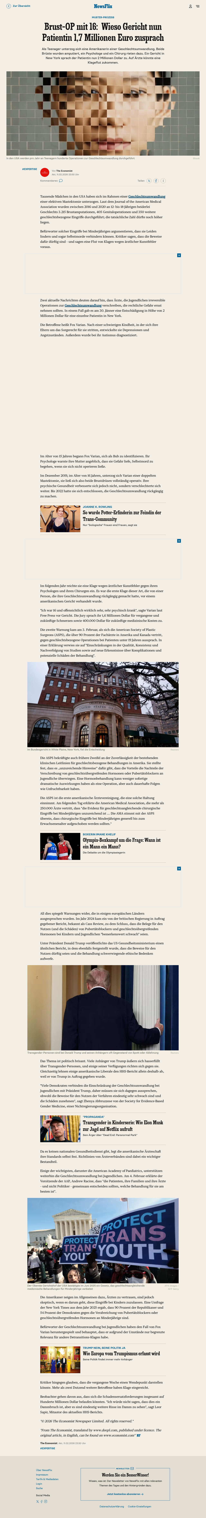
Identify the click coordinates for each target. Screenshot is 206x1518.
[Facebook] (156, 180)
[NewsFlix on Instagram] (45, 1501)
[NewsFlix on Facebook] (41, 1501)
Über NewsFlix (44, 1470)
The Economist (48, 1443)
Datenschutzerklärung (112, 1506)
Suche (39, 1488)
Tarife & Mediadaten (47, 1479)
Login (39, 1483)
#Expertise (29, 169)
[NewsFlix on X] (37, 1501)
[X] (149, 180)
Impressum (42, 1474)
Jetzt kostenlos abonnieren (124, 1494)
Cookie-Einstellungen (139, 1506)
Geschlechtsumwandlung (146, 196)
